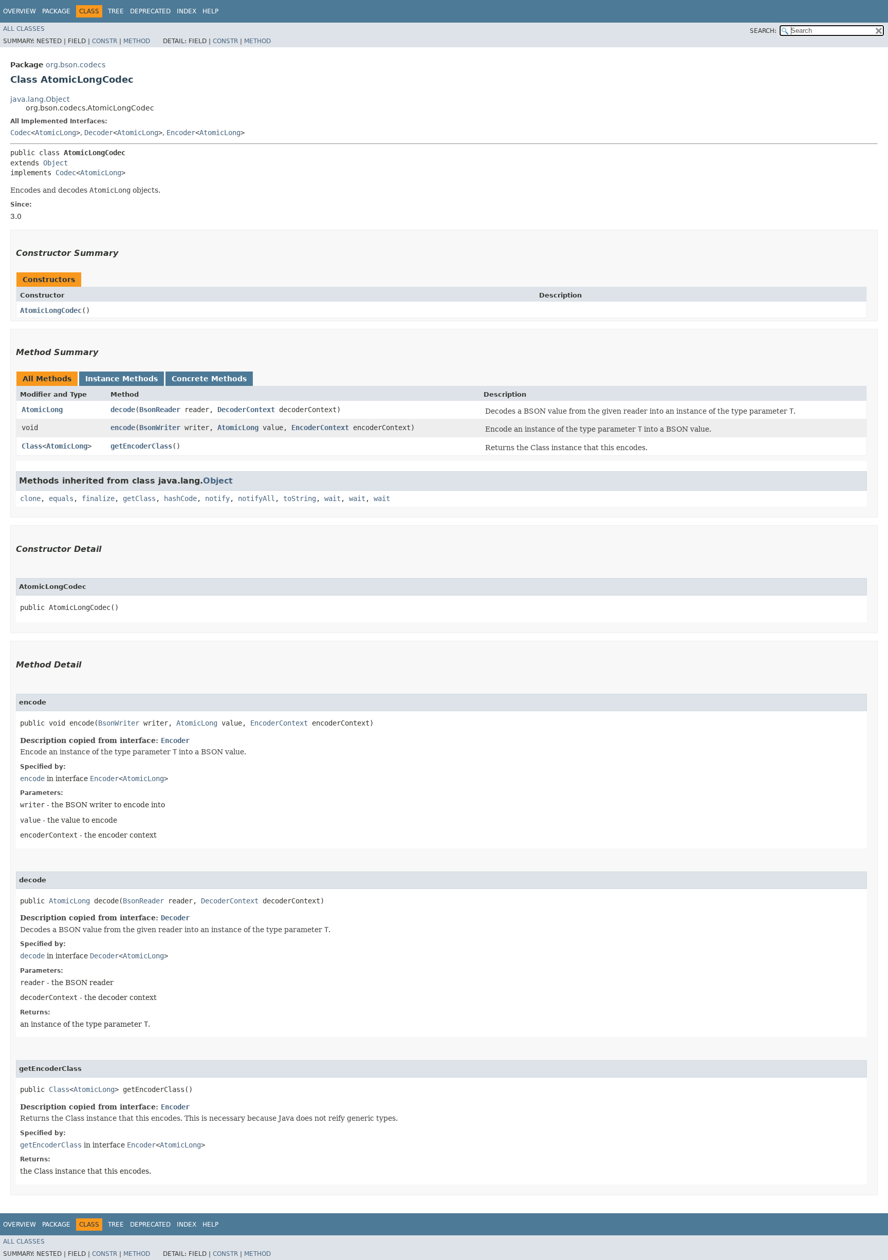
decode (122, 409)
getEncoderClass (141, 446)
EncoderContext (320, 427)
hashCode (180, 498)
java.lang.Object (39, 99)
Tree (116, 11)
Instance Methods (121, 379)
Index (186, 11)
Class (32, 446)
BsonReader (159, 409)
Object (55, 163)
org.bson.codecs (75, 65)
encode (122, 427)
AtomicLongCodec (51, 310)
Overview (19, 11)
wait (332, 498)
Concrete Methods (209, 379)
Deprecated (150, 11)
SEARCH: (763, 30)
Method (136, 41)
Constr (104, 41)
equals (61, 498)
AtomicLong (55, 132)
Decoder (98, 132)
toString (299, 498)
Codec (20, 132)
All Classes (24, 28)
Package (56, 11)
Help (210, 11)
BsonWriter (159, 427)
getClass (139, 498)
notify (217, 498)
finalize (98, 498)
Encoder (180, 132)
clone (30, 498)
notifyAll (256, 498)
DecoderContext (246, 409)
